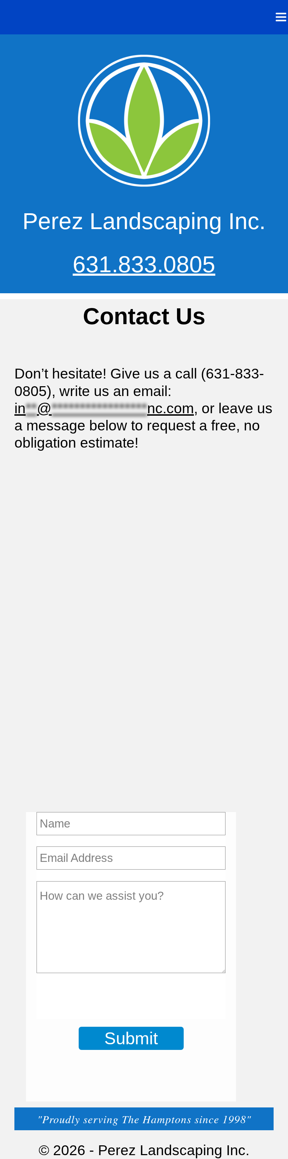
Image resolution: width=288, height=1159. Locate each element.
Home (236, 17)
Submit (131, 1038)
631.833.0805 (144, 264)
